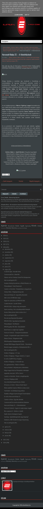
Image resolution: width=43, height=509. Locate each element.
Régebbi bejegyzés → (35, 181)
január (6, 435)
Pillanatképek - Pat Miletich (11, 324)
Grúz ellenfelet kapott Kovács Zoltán (14, 382)
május (6, 269)
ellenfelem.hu (27, 505)
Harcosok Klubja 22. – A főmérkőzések (16, 55)
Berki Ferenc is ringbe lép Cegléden (14, 330)
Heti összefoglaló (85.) (10, 350)
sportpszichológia (22, 228)
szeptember (8, 258)
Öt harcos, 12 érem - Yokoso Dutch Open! (15, 385)
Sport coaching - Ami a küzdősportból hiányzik (17, 309)
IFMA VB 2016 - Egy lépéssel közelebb (14, 321)
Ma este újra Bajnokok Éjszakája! (13, 318)
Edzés (17, 226)
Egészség (28, 226)
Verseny (8, 228)
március (7, 430)
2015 (4, 440)
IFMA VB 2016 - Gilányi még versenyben (15, 306)
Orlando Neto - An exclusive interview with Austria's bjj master (19, 205)
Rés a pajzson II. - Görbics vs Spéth (13, 411)
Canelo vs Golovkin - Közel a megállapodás (16, 376)
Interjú (40, 226)
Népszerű (5, 194)
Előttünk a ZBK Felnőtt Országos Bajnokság (16, 420)
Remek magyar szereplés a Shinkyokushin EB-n (17, 347)
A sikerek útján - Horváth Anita (12, 271)
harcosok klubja (33, 47)
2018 (4, 241)
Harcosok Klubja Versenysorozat (11, 49)
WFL (18, 50)
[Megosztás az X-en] (7, 175)
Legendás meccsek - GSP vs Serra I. (13, 373)
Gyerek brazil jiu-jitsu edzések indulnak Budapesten (16, 212)
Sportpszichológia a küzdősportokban (23, 481)
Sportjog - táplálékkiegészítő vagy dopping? (16, 417)
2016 (4, 247)
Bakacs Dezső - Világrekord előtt (13, 338)
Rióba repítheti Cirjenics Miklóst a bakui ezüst (16, 388)
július (6, 264)
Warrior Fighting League (9, 50)
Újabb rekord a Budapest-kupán (13, 414)
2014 (4, 443)
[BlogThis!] (5, 175)
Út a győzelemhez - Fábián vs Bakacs (14, 365)
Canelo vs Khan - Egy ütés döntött (13, 399)
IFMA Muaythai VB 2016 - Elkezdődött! (14, 327)
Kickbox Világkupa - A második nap (14, 362)
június (6, 267)
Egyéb (22, 226)
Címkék (14, 194)
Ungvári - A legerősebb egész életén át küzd (16, 335)
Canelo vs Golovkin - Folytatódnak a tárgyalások (17, 289)
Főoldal (21, 181)
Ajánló (8, 47)
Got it (27, 15)
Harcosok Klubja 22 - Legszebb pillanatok (15, 295)
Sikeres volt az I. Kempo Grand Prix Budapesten (17, 277)
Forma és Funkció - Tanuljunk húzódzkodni (16, 333)
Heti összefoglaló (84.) (10, 423)
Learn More (18, 15)
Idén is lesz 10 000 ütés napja (12, 298)
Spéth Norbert (36, 49)
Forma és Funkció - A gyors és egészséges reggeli (18, 408)
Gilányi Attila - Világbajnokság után (14, 292)
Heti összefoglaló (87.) (10, 280)
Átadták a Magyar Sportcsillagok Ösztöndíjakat (17, 394)
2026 (4, 235)
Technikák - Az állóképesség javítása (14, 391)
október (7, 255)
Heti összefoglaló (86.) (10, 315)
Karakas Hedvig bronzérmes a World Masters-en (17, 283)
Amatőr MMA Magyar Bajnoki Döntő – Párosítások (18, 344)
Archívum (23, 194)
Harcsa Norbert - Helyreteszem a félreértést (16, 367)
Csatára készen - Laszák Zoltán (12, 303)
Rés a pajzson (28, 49)
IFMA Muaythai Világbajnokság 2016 (14, 341)
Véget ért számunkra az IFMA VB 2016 (14, 301)
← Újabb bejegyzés (7, 181)
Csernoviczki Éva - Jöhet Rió (12, 274)
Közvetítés (3, 228)
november (7, 252)
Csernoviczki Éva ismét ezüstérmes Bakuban (16, 402)
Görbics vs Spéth (24, 47)
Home (4, 47)
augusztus (7, 261)
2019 (4, 238)
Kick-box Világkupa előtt (11, 379)
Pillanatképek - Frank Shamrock (13, 286)
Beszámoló (11, 226)
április (6, 427)
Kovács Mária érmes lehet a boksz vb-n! (15, 312)
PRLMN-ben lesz (26, 67)
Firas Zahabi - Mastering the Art (10, 197)
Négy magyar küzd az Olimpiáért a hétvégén (16, 370)
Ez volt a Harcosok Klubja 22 (12, 396)
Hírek (22, 49)
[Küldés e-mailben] (3, 175)
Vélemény (14, 228)
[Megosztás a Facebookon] (9, 175)
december (7, 249)
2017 (4, 244)
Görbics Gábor (15, 47)
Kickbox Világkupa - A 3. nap (12, 353)
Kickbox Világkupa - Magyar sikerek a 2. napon (17, 356)
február (7, 433)
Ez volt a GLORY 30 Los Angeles (13, 359)
